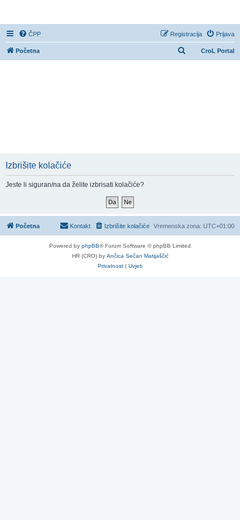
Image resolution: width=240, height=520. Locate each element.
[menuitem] (29, 34)
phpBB (90, 246)
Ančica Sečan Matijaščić (138, 256)
